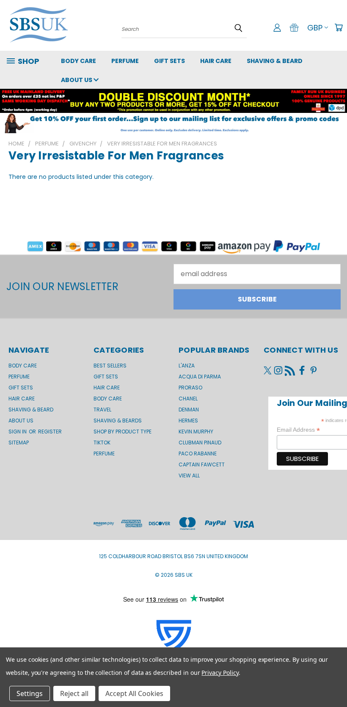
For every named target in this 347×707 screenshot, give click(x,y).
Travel (102, 409)
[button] (173, 123)
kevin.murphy (196, 431)
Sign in (18, 431)
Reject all (74, 693)
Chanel (188, 398)
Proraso (190, 387)
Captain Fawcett (202, 464)
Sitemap (18, 442)
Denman (189, 409)
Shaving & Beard (275, 61)
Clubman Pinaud (200, 442)
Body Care (78, 61)
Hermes (188, 420)
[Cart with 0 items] (338, 27)
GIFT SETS (169, 61)
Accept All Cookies (134, 693)
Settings (30, 693)
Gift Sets (106, 376)
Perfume (125, 61)
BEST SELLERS (110, 365)
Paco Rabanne (198, 453)
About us (77, 80)
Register (50, 431)
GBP (314, 27)
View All (189, 475)
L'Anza (187, 365)
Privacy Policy (219, 673)
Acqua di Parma (200, 376)
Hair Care (215, 61)
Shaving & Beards (118, 420)
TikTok (102, 442)
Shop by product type (122, 431)
